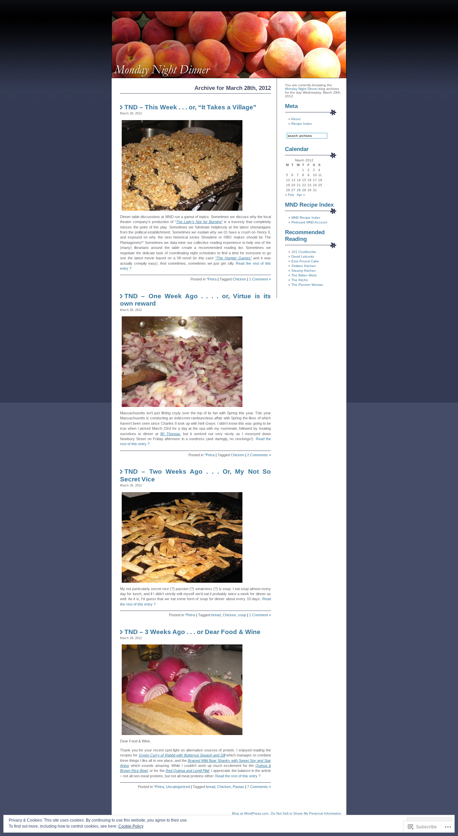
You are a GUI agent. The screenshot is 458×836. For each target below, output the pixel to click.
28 (299, 190)
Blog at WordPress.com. (250, 813)
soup (242, 615)
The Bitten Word (304, 275)
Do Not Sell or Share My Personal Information (306, 813)
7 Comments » (259, 787)
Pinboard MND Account (309, 222)
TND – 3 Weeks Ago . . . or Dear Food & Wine (192, 631)
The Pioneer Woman (307, 284)
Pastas (238, 787)
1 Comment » (260, 279)
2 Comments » (259, 455)
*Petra (212, 279)
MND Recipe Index (305, 217)
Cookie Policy (131, 826)
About (295, 119)
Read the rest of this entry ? (238, 776)
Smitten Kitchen (303, 266)
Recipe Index (301, 123)
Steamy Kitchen (303, 270)
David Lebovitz (302, 256)
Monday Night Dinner (301, 89)
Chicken (239, 279)
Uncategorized (178, 787)
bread (216, 615)
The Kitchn (299, 280)
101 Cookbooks (303, 252)
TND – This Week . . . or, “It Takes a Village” (190, 107)
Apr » (301, 195)
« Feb (289, 195)
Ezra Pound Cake (305, 261)
